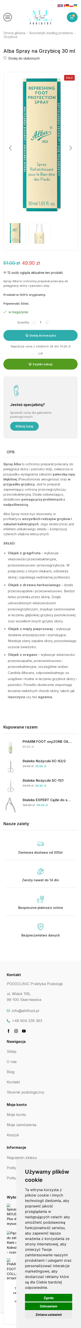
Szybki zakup (42, 364)
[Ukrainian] (76, 5)
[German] (67, 5)
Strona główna (14, 33)
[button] (10, 148)
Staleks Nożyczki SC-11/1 (42, 781)
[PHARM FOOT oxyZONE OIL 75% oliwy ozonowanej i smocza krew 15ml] (10, 746)
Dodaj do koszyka (42, 335)
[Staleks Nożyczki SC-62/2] (10, 766)
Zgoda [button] (49, 1298)
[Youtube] (24, 1031)
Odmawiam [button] (48, 1306)
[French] (63, 5)
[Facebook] (8, 1031)
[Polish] (72, 5)
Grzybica (10, 37)
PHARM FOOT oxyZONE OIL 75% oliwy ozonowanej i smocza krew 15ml (47, 742)
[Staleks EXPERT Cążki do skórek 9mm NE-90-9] (10, 805)
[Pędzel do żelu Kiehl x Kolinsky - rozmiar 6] (14, 1242)
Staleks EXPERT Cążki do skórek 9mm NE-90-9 (47, 800)
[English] (59, 5)
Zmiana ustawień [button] (49, 1314)
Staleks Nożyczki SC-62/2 (44, 761)
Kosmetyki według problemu (51, 33)
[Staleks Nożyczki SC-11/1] (10, 785)
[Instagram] (16, 1031)
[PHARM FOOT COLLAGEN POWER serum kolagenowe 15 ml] (14, 1269)
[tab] (10, 452)
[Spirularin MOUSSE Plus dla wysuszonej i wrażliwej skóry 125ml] (14, 1215)
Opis (11, 452)
